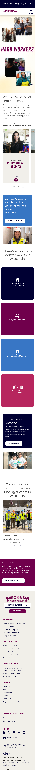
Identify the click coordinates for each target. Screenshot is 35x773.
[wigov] (6, 751)
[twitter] (9, 732)
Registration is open (11, 3)
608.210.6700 (12, 738)
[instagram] (14, 732)
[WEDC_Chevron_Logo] (10, 10)
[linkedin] (24, 732)
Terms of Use (13, 763)
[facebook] (4, 732)
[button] (16, 180)
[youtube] (19, 732)
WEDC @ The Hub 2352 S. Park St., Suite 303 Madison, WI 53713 (16, 746)
